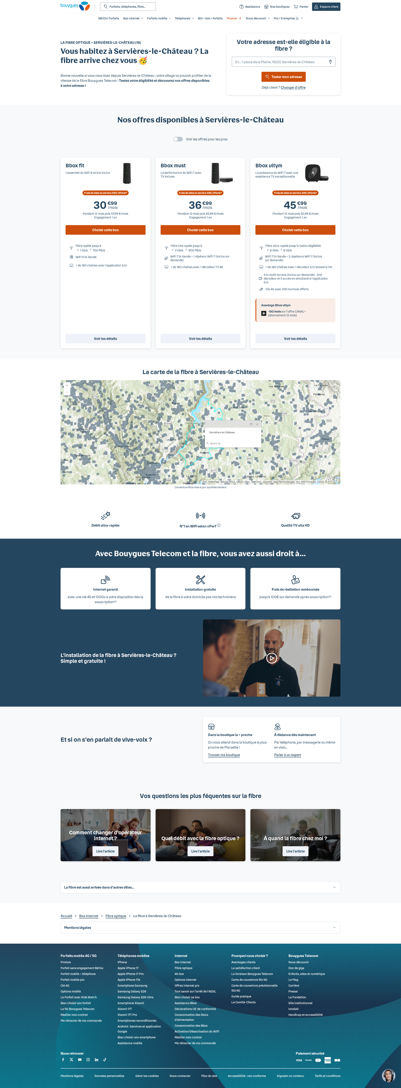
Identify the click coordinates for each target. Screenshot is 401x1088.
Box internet (88, 916)
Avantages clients (243, 962)
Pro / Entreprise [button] (284, 18)
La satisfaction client (245, 968)
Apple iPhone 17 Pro (131, 974)
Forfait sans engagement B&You (82, 968)
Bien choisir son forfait (76, 1003)
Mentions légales (72, 1076)
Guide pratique (241, 996)
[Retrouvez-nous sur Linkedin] (96, 1060)
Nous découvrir (298, 962)
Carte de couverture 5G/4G (249, 979)
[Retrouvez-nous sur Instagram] (88, 1060)
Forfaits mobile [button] (157, 18)
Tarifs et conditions (327, 1076)
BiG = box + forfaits (210, 18)
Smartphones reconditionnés (137, 1020)
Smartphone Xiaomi (131, 1003)
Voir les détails (105, 338)
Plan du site (209, 1076)
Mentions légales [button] (77, 927)
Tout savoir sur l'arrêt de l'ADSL (195, 991)
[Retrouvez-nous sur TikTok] (104, 1060)
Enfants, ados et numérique (306, 974)
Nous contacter (180, 1076)
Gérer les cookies (147, 1076)
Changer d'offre (293, 87)
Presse (293, 991)
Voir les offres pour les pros (206, 139)
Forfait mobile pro (72, 979)
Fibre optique (115, 916)
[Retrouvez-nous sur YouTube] (79, 1060)
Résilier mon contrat (74, 1014)
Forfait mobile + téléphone (78, 974)
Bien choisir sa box (187, 997)
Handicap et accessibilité (305, 1014)
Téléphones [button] (182, 18)
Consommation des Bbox (191, 1025)
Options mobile (71, 991)
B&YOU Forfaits (108, 18)
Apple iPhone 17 (128, 968)
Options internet (185, 979)
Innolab (293, 1009)
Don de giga (296, 968)
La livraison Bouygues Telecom (252, 974)
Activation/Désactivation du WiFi (197, 1031)
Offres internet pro (187, 985)
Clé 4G (65, 985)
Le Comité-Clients (243, 1002)
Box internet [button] (131, 18)
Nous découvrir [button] (256, 18)
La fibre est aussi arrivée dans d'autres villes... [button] (99, 887)
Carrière (293, 985)
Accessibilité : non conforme (247, 1076)
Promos (232, 18)
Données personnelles (109, 1076)
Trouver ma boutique (224, 755)
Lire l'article (105, 851)
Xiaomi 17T (125, 1009)
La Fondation (297, 997)
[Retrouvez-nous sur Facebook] (63, 1060)
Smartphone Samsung (132, 985)
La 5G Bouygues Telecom (77, 1009)
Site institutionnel (300, 1003)
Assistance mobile (130, 1043)
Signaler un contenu (290, 1076)
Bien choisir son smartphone (137, 1037)
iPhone (122, 962)
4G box (179, 974)
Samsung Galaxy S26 (132, 991)
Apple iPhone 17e (129, 979)
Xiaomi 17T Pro (127, 1014)
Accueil (66, 916)
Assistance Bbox (186, 1003)
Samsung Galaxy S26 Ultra (136, 997)
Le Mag (293, 979)
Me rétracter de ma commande (81, 1020)
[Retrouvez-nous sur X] (71, 1060)
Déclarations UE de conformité (195, 1009)
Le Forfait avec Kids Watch (79, 997)
